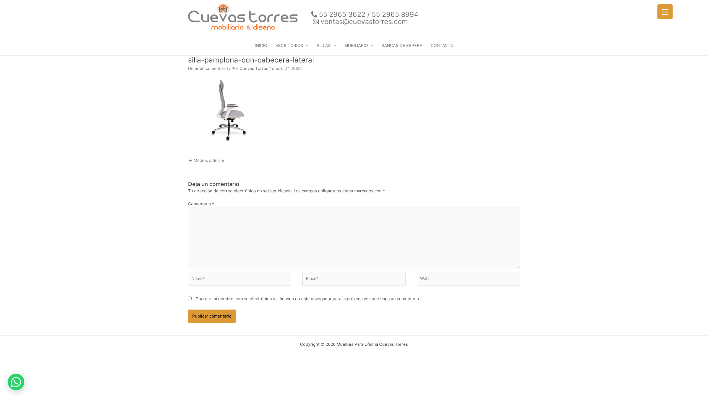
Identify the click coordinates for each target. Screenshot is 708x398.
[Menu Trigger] (665, 11)
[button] (305, 45)
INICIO (261, 45)
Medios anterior (207, 160)
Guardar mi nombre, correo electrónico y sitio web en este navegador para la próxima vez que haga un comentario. (308, 298)
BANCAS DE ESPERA (401, 45)
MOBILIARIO (356, 45)
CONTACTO (442, 45)
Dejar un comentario (208, 68)
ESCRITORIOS (289, 45)
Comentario (201, 203)
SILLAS (324, 45)
